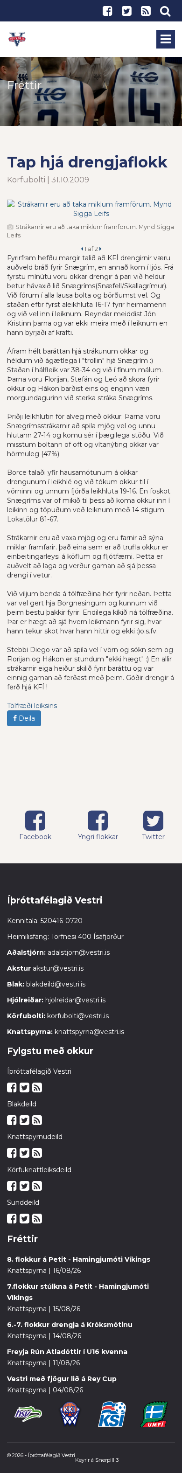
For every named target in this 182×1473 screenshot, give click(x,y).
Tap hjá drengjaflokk (87, 162)
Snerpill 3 (107, 1460)
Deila (26, 718)
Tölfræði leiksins (32, 706)
